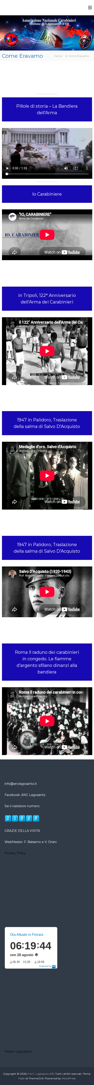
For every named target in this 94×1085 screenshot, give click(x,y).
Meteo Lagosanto (18, 1051)
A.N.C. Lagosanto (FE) (41, 1073)
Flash (21, 1078)
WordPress (69, 1078)
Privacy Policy (15, 853)
